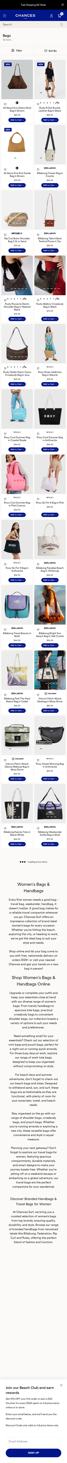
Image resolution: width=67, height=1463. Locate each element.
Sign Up (33, 1452)
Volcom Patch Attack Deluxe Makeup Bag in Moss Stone (17, 766)
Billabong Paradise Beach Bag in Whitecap (50, 569)
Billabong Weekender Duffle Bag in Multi (50, 833)
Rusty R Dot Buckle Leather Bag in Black (50, 109)
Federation (44, 1233)
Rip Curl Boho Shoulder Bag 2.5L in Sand (17, 240)
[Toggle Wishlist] (17, 99)
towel (36, 1100)
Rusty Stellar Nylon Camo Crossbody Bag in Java (17, 373)
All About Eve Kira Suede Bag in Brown (17, 174)
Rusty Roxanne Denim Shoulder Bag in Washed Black (17, 306)
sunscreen (24, 1100)
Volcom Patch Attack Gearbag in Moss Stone (50, 700)
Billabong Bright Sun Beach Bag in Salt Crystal (50, 635)
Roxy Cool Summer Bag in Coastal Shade (17, 439)
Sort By (52, 50)
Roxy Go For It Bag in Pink (50, 502)
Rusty (25, 1237)
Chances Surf (32, 916)
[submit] (61, 24)
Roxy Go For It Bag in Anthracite (17, 569)
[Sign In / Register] (52, 16)
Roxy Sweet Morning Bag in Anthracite (50, 765)
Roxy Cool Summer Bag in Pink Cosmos (17, 504)
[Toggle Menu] (4, 16)
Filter (19, 50)
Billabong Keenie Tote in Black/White (17, 833)
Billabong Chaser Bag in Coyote (50, 174)
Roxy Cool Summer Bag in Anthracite (50, 439)
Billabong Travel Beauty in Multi (17, 635)
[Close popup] (61, 1385)
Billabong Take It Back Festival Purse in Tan (50, 240)
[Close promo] (62, 5)
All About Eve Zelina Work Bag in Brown (17, 109)
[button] (10, 223)
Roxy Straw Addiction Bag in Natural (50, 373)
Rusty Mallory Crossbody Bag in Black (49, 305)
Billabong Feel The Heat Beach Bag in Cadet (17, 700)
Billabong (30, 1233)
